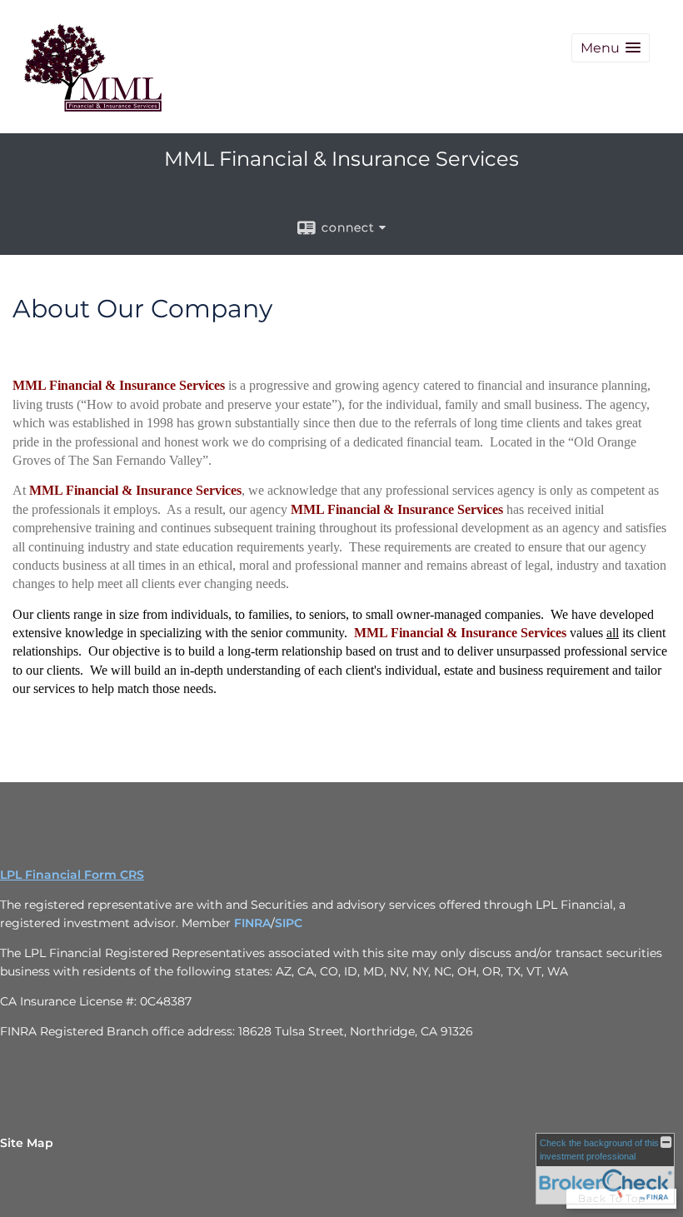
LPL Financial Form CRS (72, 874)
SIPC (288, 922)
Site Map (26, 1142)
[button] (610, 47)
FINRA (252, 922)
